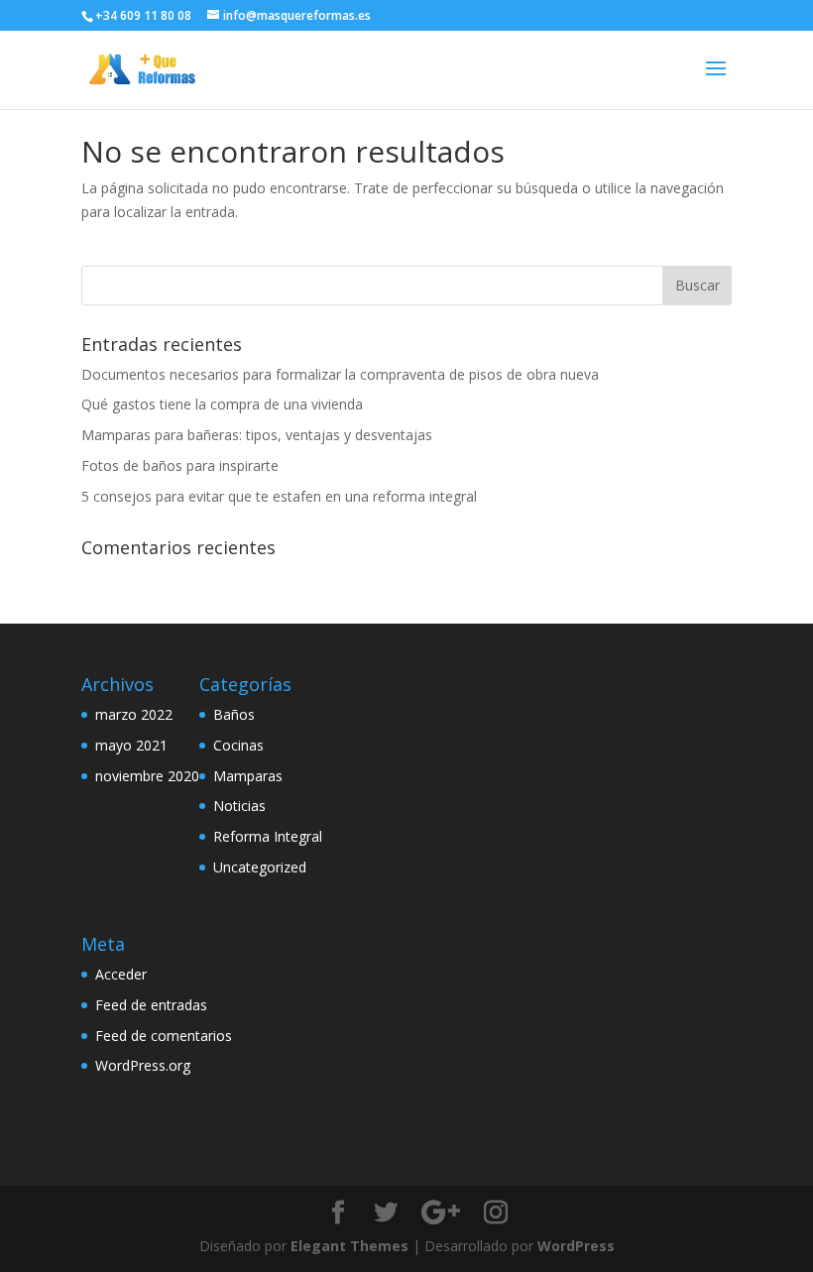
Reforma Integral (267, 836)
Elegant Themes (349, 1245)
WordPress (576, 1245)
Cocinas (238, 745)
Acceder (121, 974)
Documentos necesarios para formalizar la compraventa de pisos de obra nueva (340, 374)
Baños (234, 714)
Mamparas (248, 775)
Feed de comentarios (163, 1035)
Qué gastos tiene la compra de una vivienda (222, 404)
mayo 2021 (131, 745)
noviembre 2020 (147, 775)
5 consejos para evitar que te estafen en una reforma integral (279, 496)
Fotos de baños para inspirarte (180, 465)
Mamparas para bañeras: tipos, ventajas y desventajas (256, 434)
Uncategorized (259, 867)
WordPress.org (142, 1065)
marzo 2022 (134, 714)
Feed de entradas (151, 1004)
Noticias (239, 805)
